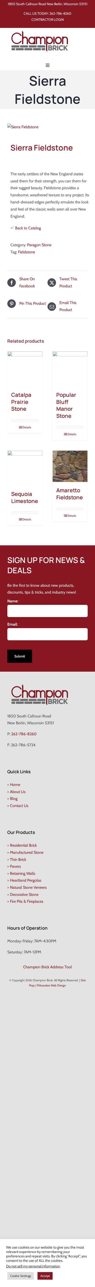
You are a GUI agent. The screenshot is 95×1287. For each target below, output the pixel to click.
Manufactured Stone (26, 852)
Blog (14, 798)
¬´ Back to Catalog (25, 228)
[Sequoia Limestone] (25, 468)
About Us (18, 791)
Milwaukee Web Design (51, 985)
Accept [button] (45, 1276)
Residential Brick (23, 845)
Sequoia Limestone (24, 497)
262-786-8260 (60, 13)
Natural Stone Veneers (28, 887)
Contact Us (19, 805)
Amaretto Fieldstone (69, 494)
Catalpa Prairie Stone (21, 401)
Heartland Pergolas (25, 880)
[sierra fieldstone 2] (47, 127)
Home (15, 784)
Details (26, 427)
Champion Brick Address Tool (47, 967)
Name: (13, 601)
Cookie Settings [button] (20, 1276)
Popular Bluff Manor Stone (66, 405)
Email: (13, 624)
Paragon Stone (39, 245)
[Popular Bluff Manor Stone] (70, 368)
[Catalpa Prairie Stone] (25, 368)
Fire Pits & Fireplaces (26, 901)
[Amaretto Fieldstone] (70, 466)
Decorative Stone (24, 894)
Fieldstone (26, 252)
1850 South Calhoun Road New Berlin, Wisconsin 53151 (47, 4)
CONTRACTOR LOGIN (47, 19)
